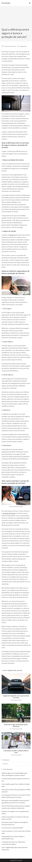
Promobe (6, 3)
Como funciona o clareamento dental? (12, 828)
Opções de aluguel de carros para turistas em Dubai (16, 696)
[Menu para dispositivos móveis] (29, 3)
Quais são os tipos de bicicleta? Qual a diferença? (16, 725)
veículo (12, 235)
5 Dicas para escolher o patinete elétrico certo (16, 751)
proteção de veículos (9, 513)
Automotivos (23, 46)
